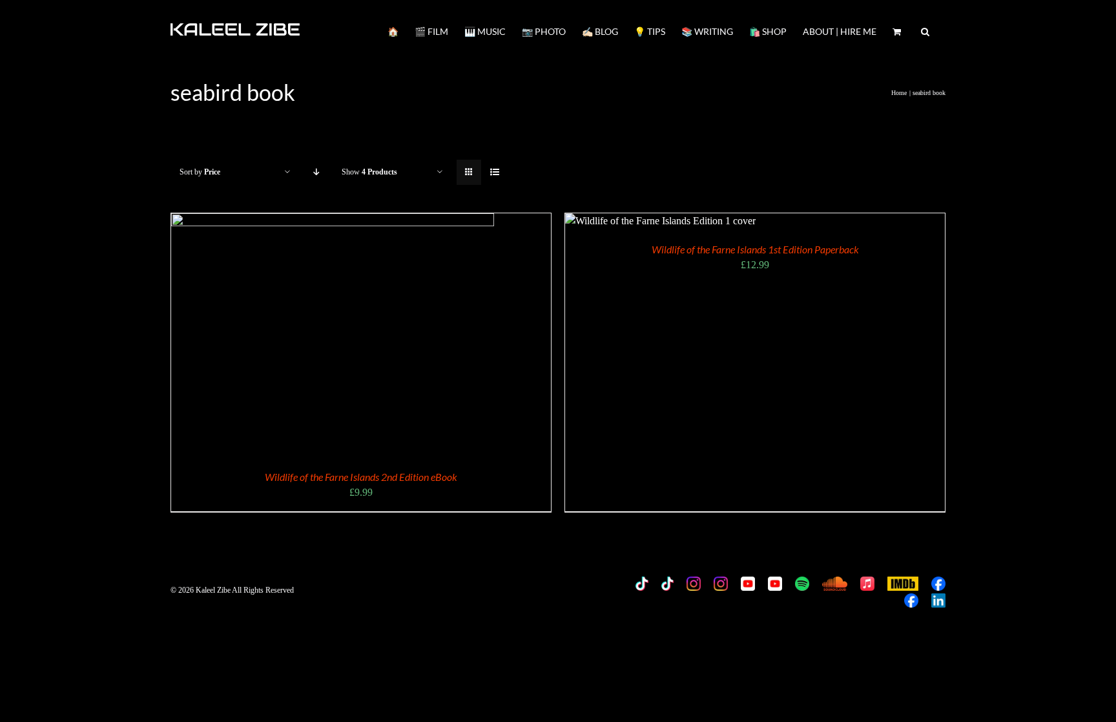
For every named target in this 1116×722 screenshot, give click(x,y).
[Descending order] (316, 172)
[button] (925, 30)
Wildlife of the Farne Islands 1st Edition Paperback (755, 249)
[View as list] (494, 172)
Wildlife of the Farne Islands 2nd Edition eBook (361, 477)
